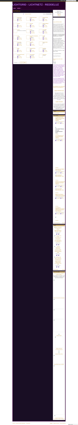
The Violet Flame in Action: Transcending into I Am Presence (58, 241)
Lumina (18, 29)
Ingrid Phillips (45, 29)
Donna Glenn (19, 42)
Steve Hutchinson (60, 121)
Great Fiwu (44, 48)
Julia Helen (31, 42)
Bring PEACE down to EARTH (59, 364)
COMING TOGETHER (59, 101)
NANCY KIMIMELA (45, 23)
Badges (51, 423)
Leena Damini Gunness (20, 54)
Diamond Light (59, 335)
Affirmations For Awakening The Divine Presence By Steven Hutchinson (60, 182)
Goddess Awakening (59, 348)
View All (63, 222)
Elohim (18, 48)
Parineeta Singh (45, 42)
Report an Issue (56, 423)
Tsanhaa (18, 23)
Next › (51, 12)
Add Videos (56, 269)
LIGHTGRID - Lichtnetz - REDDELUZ (35, 4)
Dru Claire (31, 23)
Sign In (64, 0)
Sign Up (62, 0)
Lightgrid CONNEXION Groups (59, 90)
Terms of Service (63, 423)
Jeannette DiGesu (32, 48)
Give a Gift (20, 20)
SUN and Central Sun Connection (59, 297)
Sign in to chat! (70, 424)
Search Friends (23, 14)
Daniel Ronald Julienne (33, 17)
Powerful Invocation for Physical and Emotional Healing (58, 251)
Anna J (31, 29)
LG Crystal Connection (59, 349)
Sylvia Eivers (44, 54)
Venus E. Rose (19, 17)
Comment (19, 19)
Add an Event (56, 113)
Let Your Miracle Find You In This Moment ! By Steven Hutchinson (59, 136)
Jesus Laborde (32, 54)
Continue (56, 134)
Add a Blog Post (57, 222)
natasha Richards (45, 17)
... (63, 87)
